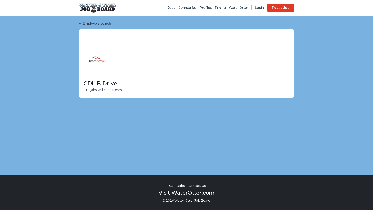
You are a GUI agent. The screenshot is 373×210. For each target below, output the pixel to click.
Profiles (206, 8)
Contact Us (197, 186)
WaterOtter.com (192, 193)
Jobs (171, 8)
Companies (187, 8)
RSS (170, 186)
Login (259, 8)
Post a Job (280, 8)
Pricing (220, 8)
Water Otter (238, 8)
